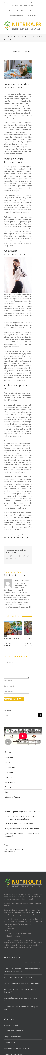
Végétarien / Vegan (12, 794)
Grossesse (9, 770)
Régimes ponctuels (11, 1022)
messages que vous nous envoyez (17, 894)
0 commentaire (23, 537)
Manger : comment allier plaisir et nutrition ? (22, 826)
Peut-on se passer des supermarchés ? (20, 821)
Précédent (18, 51)
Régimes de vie (9, 1040)
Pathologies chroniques (13, 1052)
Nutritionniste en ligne (13, 535)
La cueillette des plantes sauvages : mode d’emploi (20, 997)
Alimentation (12, 537)
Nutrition (8, 775)
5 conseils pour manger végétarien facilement (23, 809)
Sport (7, 789)
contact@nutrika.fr (16, 847)
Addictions (9, 755)
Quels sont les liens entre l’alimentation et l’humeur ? (21, 988)
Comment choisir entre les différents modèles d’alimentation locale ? (19, 815)
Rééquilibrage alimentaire (13, 1028)
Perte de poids (10, 780)
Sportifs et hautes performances (16, 1046)
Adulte (7, 760)
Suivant (27, 51)
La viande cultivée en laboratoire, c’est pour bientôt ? (21, 1005)
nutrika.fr (11, 849)
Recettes (8, 784)
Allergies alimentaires (12, 1034)
